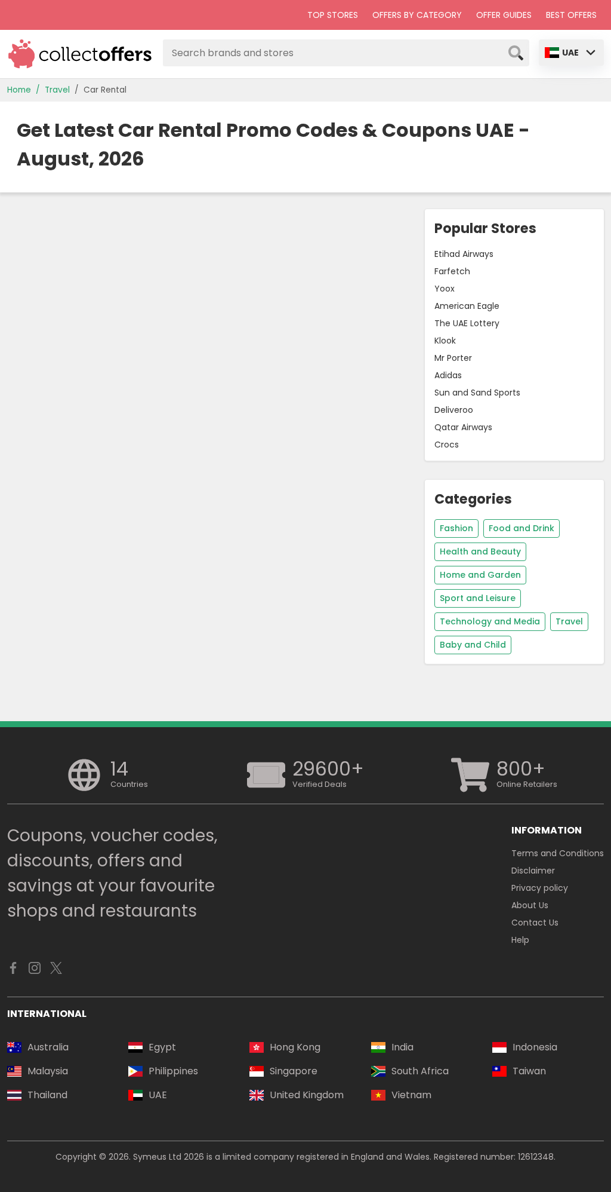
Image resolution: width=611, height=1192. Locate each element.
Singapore (293, 1071)
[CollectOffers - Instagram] (35, 971)
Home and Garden (480, 575)
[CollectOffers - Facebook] (13, 971)
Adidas (448, 375)
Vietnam (411, 1095)
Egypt (162, 1047)
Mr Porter (453, 358)
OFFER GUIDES (504, 15)
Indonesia (535, 1047)
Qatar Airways (463, 427)
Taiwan (529, 1071)
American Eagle (466, 306)
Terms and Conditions (557, 853)
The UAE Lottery (466, 323)
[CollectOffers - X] (56, 971)
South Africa (420, 1071)
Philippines (173, 1071)
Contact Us (534, 923)
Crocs (446, 445)
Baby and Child (473, 645)
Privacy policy (539, 888)
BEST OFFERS (571, 15)
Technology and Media (490, 621)
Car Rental (105, 90)
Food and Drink (521, 528)
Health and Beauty (480, 551)
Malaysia (47, 1071)
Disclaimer (533, 871)
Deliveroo (453, 410)
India (402, 1047)
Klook (445, 341)
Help (520, 940)
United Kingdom (307, 1095)
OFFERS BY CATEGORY (417, 15)
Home (19, 90)
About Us (529, 905)
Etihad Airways (463, 254)
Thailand (47, 1095)
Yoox (444, 289)
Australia (48, 1047)
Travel (57, 90)
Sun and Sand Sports (477, 393)
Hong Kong (295, 1047)
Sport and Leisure (478, 598)
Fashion (456, 528)
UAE (570, 53)
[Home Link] (80, 54)
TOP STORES (332, 15)
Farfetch (452, 271)
